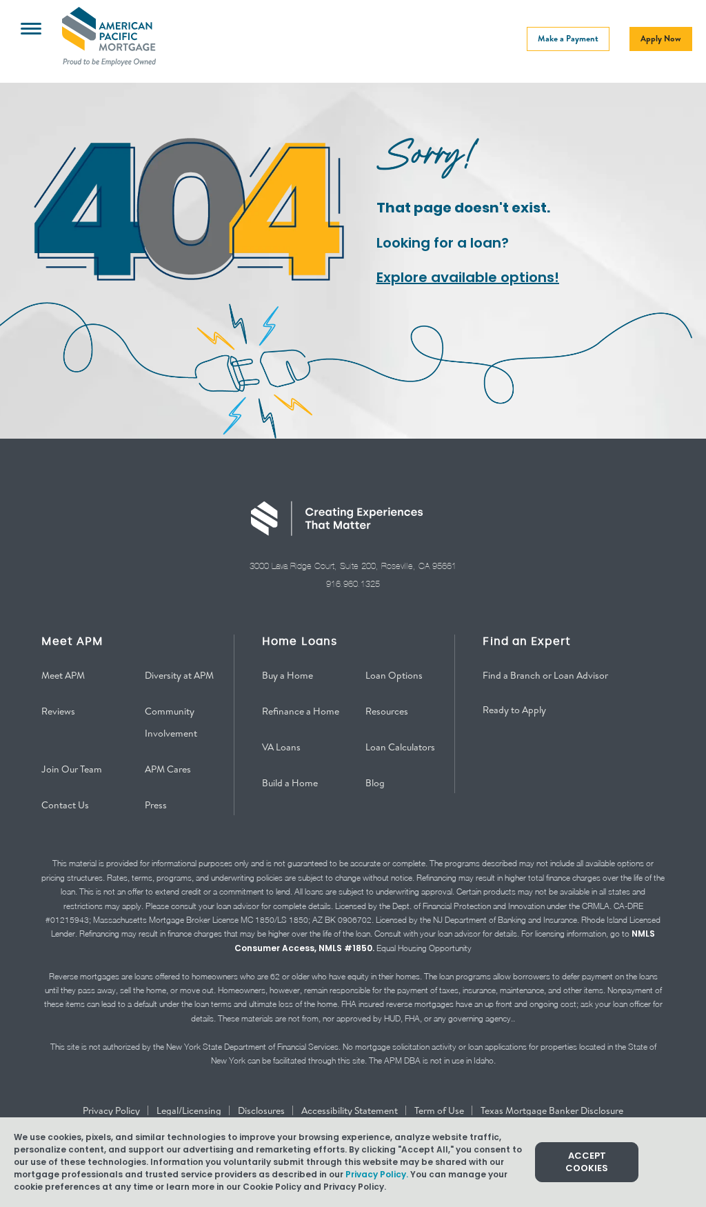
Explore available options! (467, 277)
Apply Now (661, 38)
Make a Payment (568, 38)
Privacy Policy (112, 1110)
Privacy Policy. (376, 1174)
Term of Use (440, 1110)
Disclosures (262, 1110)
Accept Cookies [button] (586, 1162)
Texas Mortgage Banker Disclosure (552, 1110)
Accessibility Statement (350, 1110)
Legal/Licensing (190, 1110)
